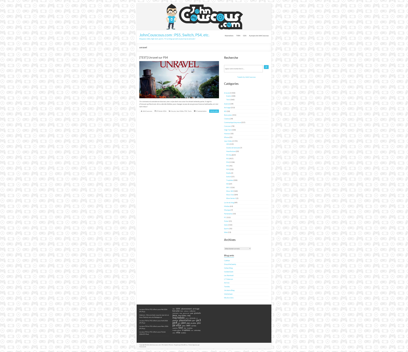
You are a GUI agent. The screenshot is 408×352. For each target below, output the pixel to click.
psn (183, 323)
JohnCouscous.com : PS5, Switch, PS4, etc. (174, 35)
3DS (227, 144)
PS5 (227, 166)
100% (178, 309)
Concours (227, 126)
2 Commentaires (201, 111)
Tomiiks (227, 286)
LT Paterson (228, 279)
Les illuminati (229, 275)
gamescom (186, 313)
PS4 (185, 111)
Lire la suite (214, 111)
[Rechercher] (266, 67)
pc (197, 318)
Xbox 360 (229, 191)
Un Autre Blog (229, 290)
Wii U (228, 187)
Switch (228, 177)
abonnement (186, 309)
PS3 (227, 158)
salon (184, 326)
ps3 (198, 320)
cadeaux (186, 311)
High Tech (228, 130)
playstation (185, 320)
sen (188, 325)
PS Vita (229, 155)
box (182, 311)
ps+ (193, 320)
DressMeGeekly (230, 264)
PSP (227, 169)
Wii (227, 184)
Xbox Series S (231, 198)
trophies (190, 328)
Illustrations (229, 36)
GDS (244, 36)
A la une (173, 111)
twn (192, 330)
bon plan (176, 311)
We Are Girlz (229, 298)
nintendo (192, 318)
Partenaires (228, 214)
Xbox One (230, 195)
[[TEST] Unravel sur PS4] (179, 62)
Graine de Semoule (233, 148)
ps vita (176, 325)
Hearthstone (230, 151)
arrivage (196, 309)
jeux (174, 315)
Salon (226, 225)
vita (178, 332)
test (180, 328)
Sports (226, 228)
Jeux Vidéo (180, 111)
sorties (193, 326)
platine (175, 320)
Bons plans (228, 115)
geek (191, 313)
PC (225, 217)
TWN (238, 36)
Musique (227, 210)
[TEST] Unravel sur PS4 (153, 57)
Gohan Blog (228, 268)
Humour (227, 133)
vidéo (173, 333)
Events (228, 96)
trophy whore (176, 330)
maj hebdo (178, 318)
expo (180, 313)
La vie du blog (229, 202)
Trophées (229, 180)
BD (225, 111)
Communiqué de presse (232, 122)
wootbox (183, 333)
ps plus (193, 323)
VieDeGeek (228, 294)
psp (188, 323)
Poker (226, 221)
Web (226, 232)
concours (175, 313)
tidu (185, 328)
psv (199, 323)
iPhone (226, 137)
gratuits (197, 313)
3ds (173, 309)
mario (187, 318)
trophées (186, 330)
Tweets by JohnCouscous (246, 77)
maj (188, 315)
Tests (190, 111)
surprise (175, 328)
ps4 (174, 323)
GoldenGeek (228, 272)
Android (227, 104)
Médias (227, 206)
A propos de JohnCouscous (259, 36)
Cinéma (227, 119)
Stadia (228, 173)
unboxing (197, 330)
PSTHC (227, 283)
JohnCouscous (147, 111)
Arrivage (227, 107)
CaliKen (227, 260)
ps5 (179, 323)
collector (192, 311)
